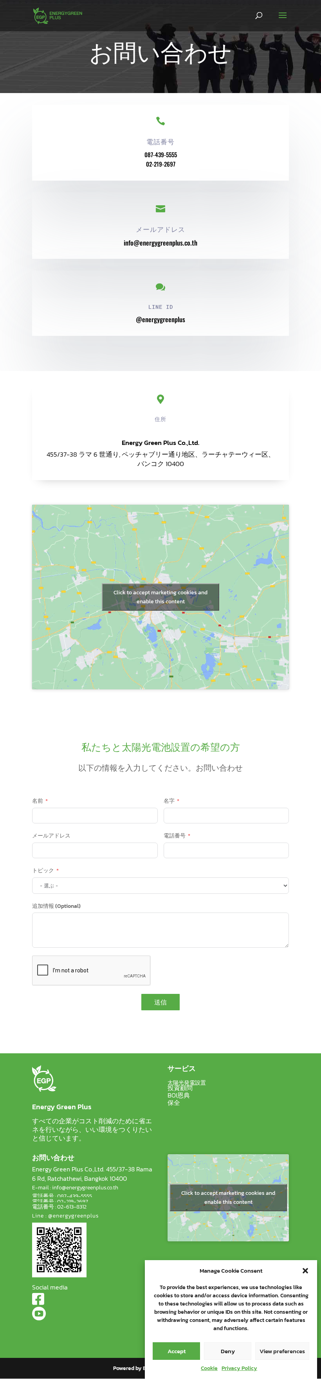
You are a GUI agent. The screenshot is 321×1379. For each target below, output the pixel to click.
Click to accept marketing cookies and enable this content (160, 597)
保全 (174, 1102)
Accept (177, 1351)
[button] (305, 1271)
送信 (160, 1002)
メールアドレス (51, 836)
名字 (169, 801)
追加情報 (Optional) (56, 906)
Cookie (209, 1368)
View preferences (282, 1351)
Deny (228, 1351)
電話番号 (175, 836)
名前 (37, 801)
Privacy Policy (239, 1368)
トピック (43, 870)
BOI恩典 (179, 1095)
